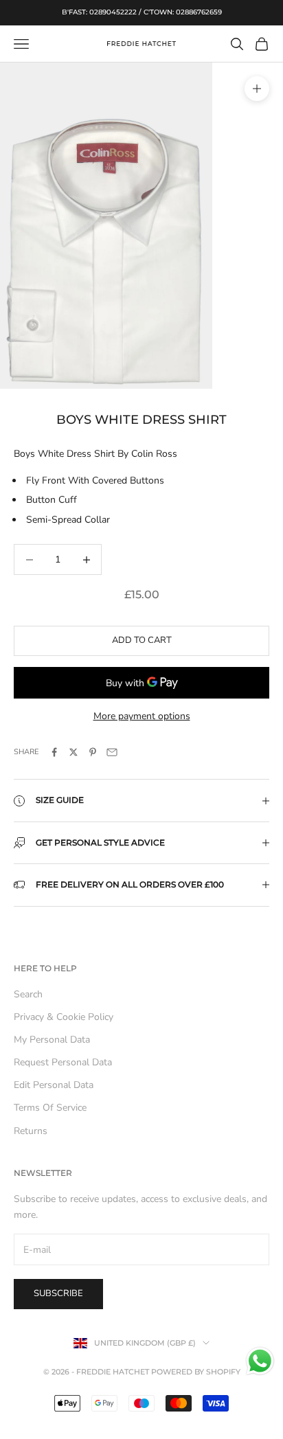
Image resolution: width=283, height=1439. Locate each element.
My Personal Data (52, 1039)
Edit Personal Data (53, 1084)
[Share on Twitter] (73, 752)
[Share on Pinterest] (92, 752)
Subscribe (58, 1293)
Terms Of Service (50, 1107)
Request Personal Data (63, 1062)
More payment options (141, 716)
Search (28, 994)
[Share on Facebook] (54, 752)
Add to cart (142, 640)
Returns (30, 1130)
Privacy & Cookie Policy (63, 1016)
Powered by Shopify (195, 1371)
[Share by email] (111, 752)
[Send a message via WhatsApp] (260, 1361)
